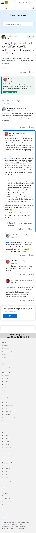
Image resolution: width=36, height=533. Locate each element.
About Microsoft (6, 498)
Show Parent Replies (6, 104)
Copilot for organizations (8, 354)
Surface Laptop (5, 348)
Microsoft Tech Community (8, 478)
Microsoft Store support (7, 381)
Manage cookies (6, 526)
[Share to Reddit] (18, 337)
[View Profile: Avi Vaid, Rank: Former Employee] (6, 134)
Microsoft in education (7, 405)
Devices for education (7, 408)
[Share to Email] (27, 337)
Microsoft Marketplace (7, 481)
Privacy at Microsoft (7, 505)
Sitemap (4, 524)
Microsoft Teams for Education (9, 411)
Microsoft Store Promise (8, 394)
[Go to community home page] (6, 2)
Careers (4, 495)
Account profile (5, 375)
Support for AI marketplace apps (9, 475)
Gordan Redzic (11, 108)
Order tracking (5, 388)
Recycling (13, 528)
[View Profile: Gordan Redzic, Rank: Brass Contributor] (4, 109)
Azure (3, 465)
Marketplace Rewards (7, 484)
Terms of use (15, 526)
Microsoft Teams (6, 451)
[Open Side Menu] (2, 2)
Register (25, 3)
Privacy (20, 524)
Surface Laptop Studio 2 (7, 351)
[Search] (20, 3)
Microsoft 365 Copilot (7, 454)
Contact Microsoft (12, 524)
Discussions (6, 8)
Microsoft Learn (6, 471)
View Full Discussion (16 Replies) (11, 101)
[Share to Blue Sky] (21, 337)
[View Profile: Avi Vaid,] (5, 80)
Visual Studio (5, 487)
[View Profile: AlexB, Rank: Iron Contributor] (3, 37)
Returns (4, 384)
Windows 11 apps (6, 367)
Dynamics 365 (5, 441)
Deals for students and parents (9, 424)
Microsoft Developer (7, 468)
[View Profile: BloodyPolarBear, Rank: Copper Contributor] (8, 281)
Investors (4, 508)
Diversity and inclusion (7, 511)
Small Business (5, 457)
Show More (6, 63)
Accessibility (5, 514)
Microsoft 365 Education (8, 414)
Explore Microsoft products (8, 364)
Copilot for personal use (7, 357)
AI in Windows (5, 361)
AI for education (6, 427)
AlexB (9, 36)
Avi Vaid (10, 79)
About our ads (20, 528)
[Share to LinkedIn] (8, 337)
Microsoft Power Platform (8, 448)
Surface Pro (5, 345)
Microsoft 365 (5, 445)
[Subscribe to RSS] (24, 337)
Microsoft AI (5, 435)
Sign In (32, 3)
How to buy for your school (8, 418)
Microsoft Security (6, 438)
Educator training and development (10, 421)
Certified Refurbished (7, 391)
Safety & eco (5, 528)
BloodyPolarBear (16, 280)
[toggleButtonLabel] (33, 8)
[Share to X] (15, 337)
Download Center (6, 378)
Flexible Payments (6, 397)
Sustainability (5, 517)
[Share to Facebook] (12, 337)
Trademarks (23, 526)
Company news (5, 502)
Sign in (10, 316)
